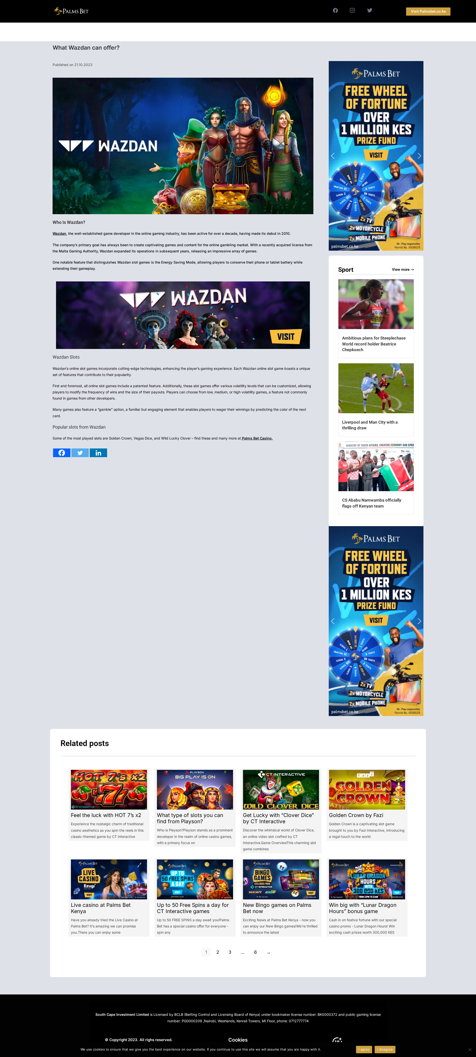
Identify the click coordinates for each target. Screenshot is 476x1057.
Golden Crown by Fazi (356, 815)
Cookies (238, 1040)
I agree (364, 1049)
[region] (376, 156)
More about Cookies (338, 1049)
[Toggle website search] (290, 32)
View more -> (403, 269)
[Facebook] (61, 452)
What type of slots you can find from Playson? (190, 818)
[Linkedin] (98, 452)
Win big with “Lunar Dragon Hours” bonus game (362, 908)
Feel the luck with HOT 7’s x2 (106, 815)
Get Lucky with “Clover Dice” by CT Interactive (278, 818)
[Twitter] (80, 452)
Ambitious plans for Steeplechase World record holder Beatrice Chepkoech (374, 344)
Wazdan (59, 233)
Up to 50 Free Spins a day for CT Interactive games (193, 908)
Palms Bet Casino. (257, 438)
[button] (376, 156)
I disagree (385, 1049)
